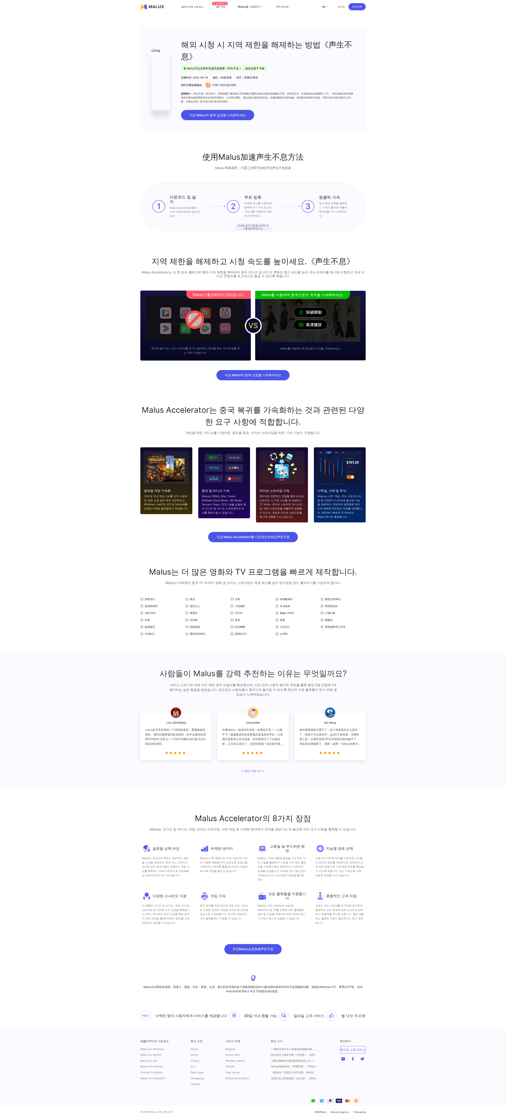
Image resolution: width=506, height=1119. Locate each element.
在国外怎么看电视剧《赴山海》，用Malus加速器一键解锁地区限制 (294, 1078)
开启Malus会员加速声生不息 (253, 949)
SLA (193, 1066)
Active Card (233, 1054)
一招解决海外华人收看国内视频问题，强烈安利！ (294, 1049)
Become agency (340, 1112)
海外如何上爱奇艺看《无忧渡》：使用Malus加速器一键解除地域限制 (294, 1054)
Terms (194, 1054)
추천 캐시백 (282, 6)
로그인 (341, 6)
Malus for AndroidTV (153, 1078)
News (194, 1049)
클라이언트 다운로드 (192, 6)
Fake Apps (197, 1072)
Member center (235, 1060)
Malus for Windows (152, 1049)
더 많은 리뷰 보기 (252, 771)
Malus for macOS (150, 1054)
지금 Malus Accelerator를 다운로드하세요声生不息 (253, 537)
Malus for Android (151, 1066)
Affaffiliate (320, 1112)
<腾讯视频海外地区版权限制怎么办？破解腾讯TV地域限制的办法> (294, 1060)
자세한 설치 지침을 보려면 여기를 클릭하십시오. (253, 227)
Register (231, 1049)
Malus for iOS (148, 1060)
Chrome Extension (151, 1072)
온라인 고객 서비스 (352, 1050)
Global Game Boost (237, 1078)
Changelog (197, 1078)
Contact (195, 1084)
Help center (233, 1072)
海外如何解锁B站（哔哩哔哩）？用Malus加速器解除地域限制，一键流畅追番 (294, 1066)
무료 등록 (357, 6)
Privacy (195, 1060)
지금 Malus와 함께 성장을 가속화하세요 (217, 115)
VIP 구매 (220, 6)
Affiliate (230, 1066)
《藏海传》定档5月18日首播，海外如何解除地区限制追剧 (294, 1072)
